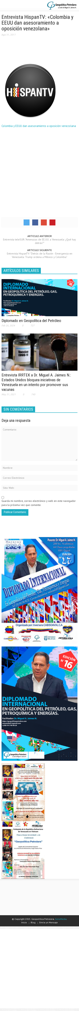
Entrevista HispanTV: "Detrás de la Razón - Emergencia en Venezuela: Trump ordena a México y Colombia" (39, 255)
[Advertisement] (39, 172)
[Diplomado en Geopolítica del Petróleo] (39, 297)
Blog (33, 922)
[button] (14, 5)
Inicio (24, 922)
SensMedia (61, 919)
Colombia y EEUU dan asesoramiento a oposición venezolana (39, 126)
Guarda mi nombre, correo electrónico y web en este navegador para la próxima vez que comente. (39, 503)
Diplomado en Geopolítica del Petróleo (31, 320)
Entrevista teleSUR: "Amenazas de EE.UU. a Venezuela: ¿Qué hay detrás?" (39, 241)
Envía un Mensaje (48, 922)
